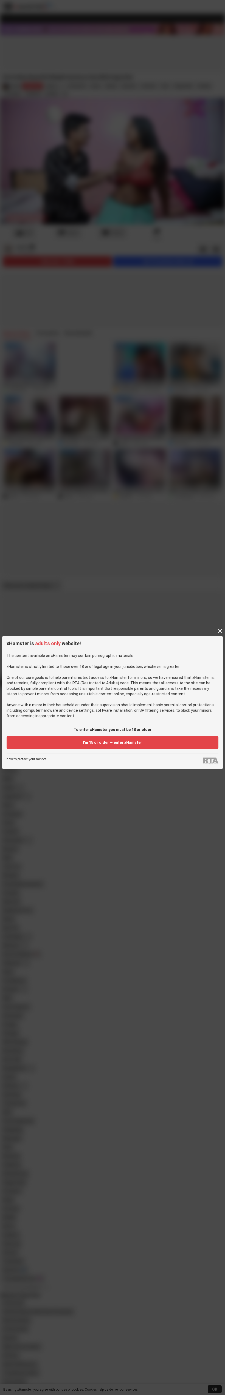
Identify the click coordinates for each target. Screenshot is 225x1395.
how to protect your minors (27, 759)
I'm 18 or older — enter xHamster (112, 742)
